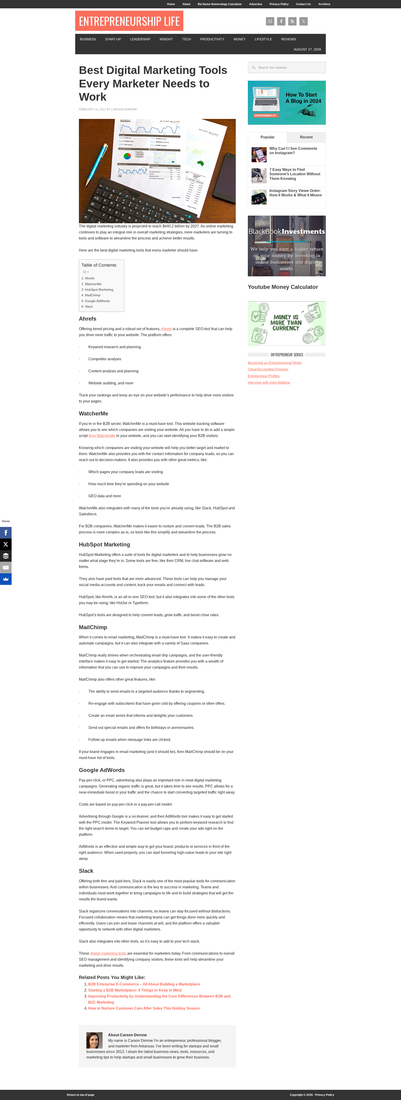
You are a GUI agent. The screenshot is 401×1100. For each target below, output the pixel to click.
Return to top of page (80, 1095)
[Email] (6, 567)
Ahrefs (89, 278)
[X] (6, 544)
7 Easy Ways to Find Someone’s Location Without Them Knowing (294, 174)
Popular (268, 137)
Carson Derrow (124, 109)
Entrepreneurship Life (129, 21)
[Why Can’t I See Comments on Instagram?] (259, 161)
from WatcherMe (102, 436)
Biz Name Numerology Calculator (220, 4)
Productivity (212, 39)
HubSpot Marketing (99, 289)
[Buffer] (6, 556)
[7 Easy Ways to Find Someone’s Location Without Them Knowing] (259, 182)
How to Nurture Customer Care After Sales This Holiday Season (144, 1008)
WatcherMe (93, 284)
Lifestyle (263, 39)
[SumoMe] (6, 579)
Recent (306, 137)
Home (171, 4)
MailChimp (92, 295)
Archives (324, 4)
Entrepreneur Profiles (264, 376)
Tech (186, 39)
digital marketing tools (108, 953)
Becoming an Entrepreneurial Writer (275, 363)
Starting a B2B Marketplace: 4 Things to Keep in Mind (135, 990)
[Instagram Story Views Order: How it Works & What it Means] (259, 203)
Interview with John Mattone (269, 382)
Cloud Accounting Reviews (268, 369)
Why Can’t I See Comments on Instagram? (293, 151)
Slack (89, 306)
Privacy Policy (279, 4)
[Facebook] (6, 533)
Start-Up (113, 39)
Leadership (140, 39)
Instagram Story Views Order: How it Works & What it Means (295, 193)
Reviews (288, 39)
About (186, 4)
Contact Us (303, 4)
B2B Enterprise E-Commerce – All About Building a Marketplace (144, 984)
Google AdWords (97, 301)
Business (88, 39)
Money (240, 39)
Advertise (255, 4)
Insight (166, 39)
